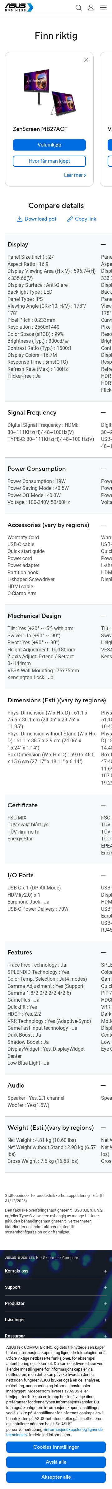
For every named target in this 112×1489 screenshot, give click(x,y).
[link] (49, 161)
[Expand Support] (105, 1287)
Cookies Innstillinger (56, 1447)
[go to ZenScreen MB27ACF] (49, 93)
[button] (78, 7)
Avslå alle (56, 1462)
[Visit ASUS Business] (22, 1257)
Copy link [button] (85, 219)
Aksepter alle (56, 1477)
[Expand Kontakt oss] (105, 1271)
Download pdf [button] (40, 219)
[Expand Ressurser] (105, 1336)
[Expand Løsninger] (105, 1320)
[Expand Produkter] (105, 1304)
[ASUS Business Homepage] (19, 7)
